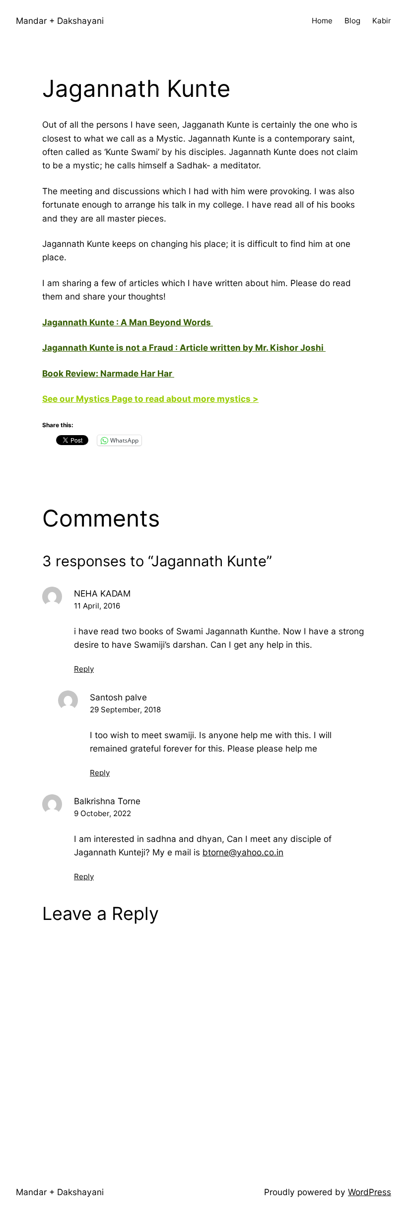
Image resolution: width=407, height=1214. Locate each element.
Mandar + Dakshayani (60, 20)
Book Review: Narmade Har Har (108, 373)
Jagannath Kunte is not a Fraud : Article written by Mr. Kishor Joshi (184, 347)
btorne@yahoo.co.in (243, 852)
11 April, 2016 (97, 605)
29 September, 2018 (125, 709)
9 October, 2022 (102, 813)
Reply (84, 669)
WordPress (369, 1192)
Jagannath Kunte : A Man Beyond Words (127, 322)
